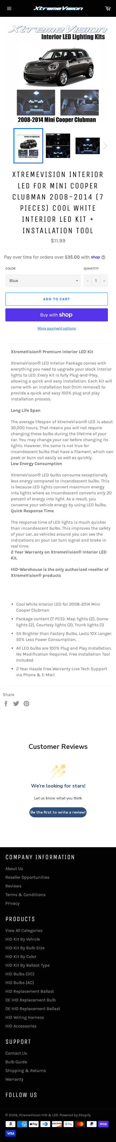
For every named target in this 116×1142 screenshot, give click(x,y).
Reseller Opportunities (27, 877)
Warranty (14, 1079)
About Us (14, 868)
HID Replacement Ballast (29, 991)
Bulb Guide (16, 1061)
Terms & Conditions (25, 894)
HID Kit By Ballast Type (27, 965)
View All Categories (23, 930)
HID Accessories (20, 1026)
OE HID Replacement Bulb (30, 999)
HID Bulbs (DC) (20, 973)
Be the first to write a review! (58, 812)
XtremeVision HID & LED (38, 1115)
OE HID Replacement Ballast (32, 1008)
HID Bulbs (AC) (19, 982)
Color (10, 268)
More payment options (56, 328)
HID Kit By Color (20, 956)
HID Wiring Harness (24, 1017)
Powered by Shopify (75, 1115)
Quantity (91, 268)
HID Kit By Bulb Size (25, 947)
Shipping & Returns (25, 1070)
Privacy (12, 903)
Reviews (13, 885)
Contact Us (16, 1053)
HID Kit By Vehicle (22, 939)
